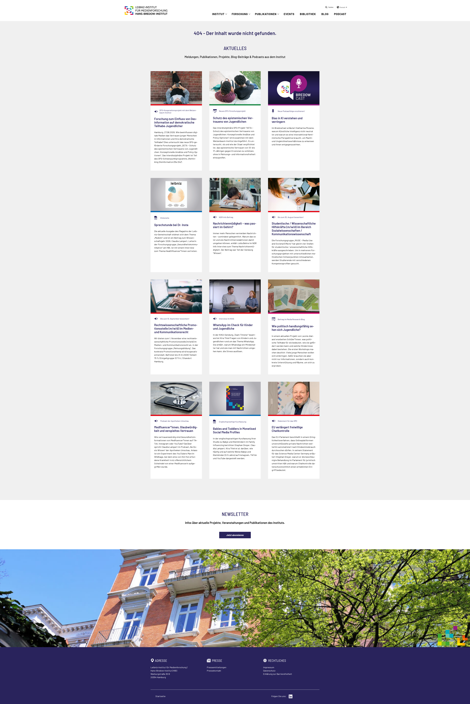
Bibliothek (308, 14)
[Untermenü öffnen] (226, 14)
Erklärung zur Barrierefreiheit (277, 674)
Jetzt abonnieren (235, 535)
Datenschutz (269, 670)
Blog (325, 14)
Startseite (160, 696)
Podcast (340, 14)
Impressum (268, 667)
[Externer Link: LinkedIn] (290, 696)
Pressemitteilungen (216, 667)
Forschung (240, 14)
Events (289, 14)
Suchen (330, 7)
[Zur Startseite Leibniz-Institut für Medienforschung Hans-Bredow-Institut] (146, 14)
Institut (218, 14)
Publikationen (265, 14)
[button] (341, 7)
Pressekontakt (214, 670)
